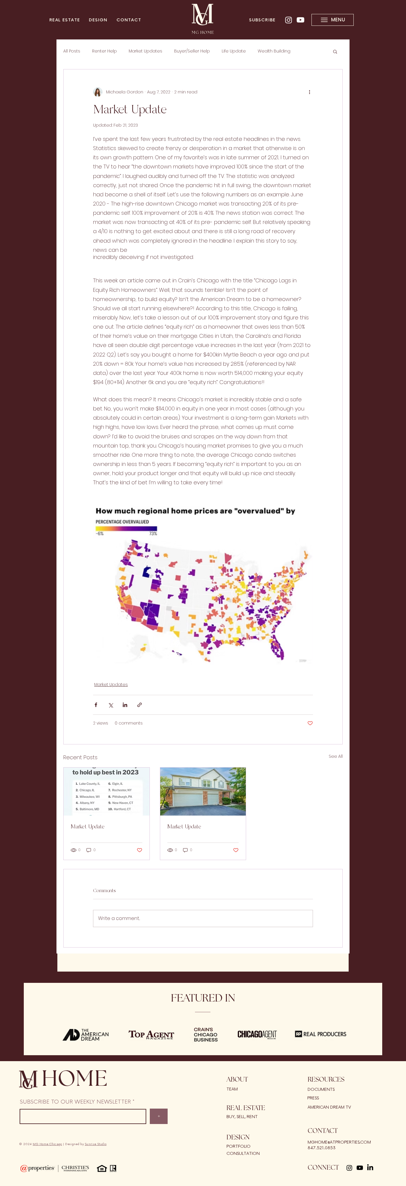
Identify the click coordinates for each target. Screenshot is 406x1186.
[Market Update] (107, 792)
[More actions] (309, 91)
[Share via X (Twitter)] (110, 705)
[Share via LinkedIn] (125, 705)
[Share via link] (139, 705)
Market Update (88, 826)
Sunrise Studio (95, 1144)
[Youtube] (300, 19)
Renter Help (104, 51)
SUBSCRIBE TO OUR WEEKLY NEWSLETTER (75, 1101)
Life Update (234, 51)
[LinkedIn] (370, 1167)
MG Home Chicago (47, 1144)
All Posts (71, 51)
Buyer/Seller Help (192, 51)
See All (336, 756)
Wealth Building (274, 51)
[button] (335, 51)
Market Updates (145, 51)
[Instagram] (288, 19)
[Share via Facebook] (96, 705)
